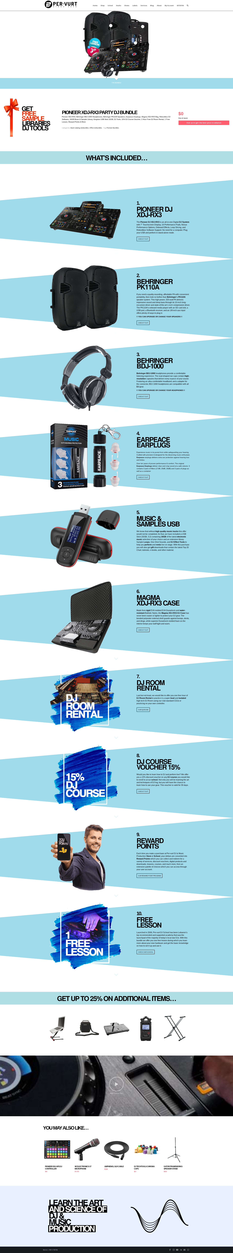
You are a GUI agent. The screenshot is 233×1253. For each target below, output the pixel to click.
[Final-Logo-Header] (61, 5)
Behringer (141, 373)
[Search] (187, 5)
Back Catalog (75, 128)
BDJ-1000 (150, 373)
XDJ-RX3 (155, 222)
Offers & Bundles (95, 128)
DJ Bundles (85, 128)
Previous (9, 120)
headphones (161, 373)
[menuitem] (95, 5)
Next (49, 120)
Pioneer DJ (145, 222)
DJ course (172, 777)
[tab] (116, 84)
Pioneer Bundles (113, 128)
